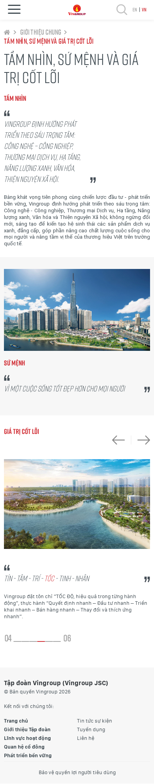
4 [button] (41, 641)
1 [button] (17, 641)
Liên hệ (85, 738)
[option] (77, 540)
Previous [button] (121, 440)
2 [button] (25, 641)
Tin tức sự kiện (94, 721)
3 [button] (33, 641)
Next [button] (140, 440)
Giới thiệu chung (40, 32)
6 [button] (57, 641)
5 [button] (49, 641)
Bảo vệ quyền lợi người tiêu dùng (77, 772)
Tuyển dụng (91, 729)
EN (134, 9)
